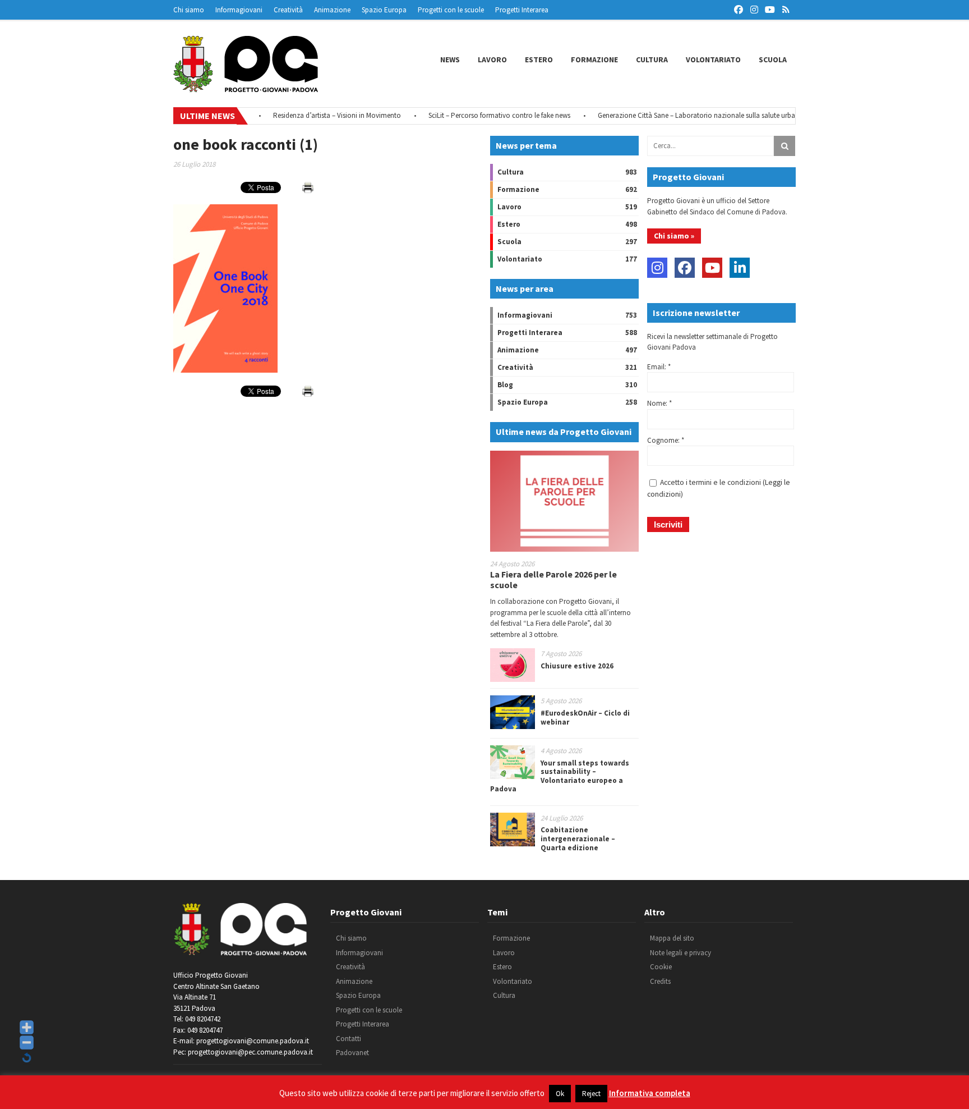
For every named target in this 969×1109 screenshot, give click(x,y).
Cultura (652, 59)
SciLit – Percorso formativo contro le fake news (483, 115)
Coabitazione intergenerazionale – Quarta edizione (578, 838)
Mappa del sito (672, 938)
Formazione (594, 59)
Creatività (288, 10)
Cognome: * (665, 440)
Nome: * (659, 403)
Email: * (659, 367)
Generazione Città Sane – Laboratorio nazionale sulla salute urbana (684, 115)
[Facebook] (685, 268)
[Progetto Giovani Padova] (245, 87)
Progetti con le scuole (451, 10)
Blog (505, 384)
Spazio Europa (384, 10)
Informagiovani (238, 10)
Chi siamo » (674, 236)
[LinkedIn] (740, 268)
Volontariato (713, 59)
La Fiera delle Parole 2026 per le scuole (553, 579)
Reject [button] (591, 1093)
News (450, 59)
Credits (660, 981)
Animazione (332, 10)
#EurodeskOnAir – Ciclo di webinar (585, 717)
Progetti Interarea (521, 10)
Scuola (773, 59)
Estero (539, 59)
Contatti (348, 1038)
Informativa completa (649, 1093)
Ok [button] (560, 1093)
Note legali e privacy (680, 952)
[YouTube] (712, 268)
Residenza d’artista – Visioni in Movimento (321, 115)
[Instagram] (657, 268)
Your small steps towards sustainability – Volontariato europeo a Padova (559, 776)
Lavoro (492, 59)
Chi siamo (188, 10)
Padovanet (352, 1052)
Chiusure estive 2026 (577, 666)
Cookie (661, 966)
